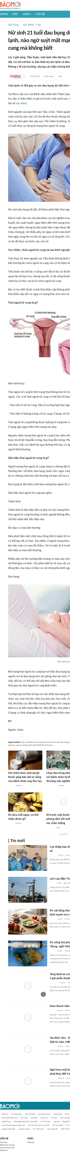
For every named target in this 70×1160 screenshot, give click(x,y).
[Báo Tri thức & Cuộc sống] (54, 983)
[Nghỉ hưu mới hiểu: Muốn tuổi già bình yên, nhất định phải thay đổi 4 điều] (27, 1081)
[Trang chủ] (10, 5)
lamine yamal (24, 1129)
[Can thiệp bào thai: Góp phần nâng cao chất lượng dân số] (27, 858)
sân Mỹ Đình (30, 1114)
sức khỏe (21, 103)
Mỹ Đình (34, 1118)
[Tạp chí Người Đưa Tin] (10, 824)
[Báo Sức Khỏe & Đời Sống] (11, 786)
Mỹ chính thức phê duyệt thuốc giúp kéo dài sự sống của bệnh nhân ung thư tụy (25, 777)
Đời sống (13, 25)
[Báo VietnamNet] (52, 951)
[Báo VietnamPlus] (50, 828)
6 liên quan (49, 76)
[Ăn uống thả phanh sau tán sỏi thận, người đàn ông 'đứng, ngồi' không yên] (27, 953)
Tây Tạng (24, 1118)
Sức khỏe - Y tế (32, 25)
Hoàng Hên (57, 1114)
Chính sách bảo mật (7, 1148)
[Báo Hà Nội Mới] (53, 855)
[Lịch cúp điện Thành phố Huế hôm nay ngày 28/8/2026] (27, 890)
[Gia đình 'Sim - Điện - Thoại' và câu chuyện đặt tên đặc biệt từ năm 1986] (27, 1049)
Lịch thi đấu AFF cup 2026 (38, 1125)
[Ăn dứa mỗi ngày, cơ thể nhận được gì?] (25, 802)
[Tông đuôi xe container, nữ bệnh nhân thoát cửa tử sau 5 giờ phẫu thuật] (27, 985)
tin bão (54, 1118)
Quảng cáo (4, 1150)
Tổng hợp (31, 1142)
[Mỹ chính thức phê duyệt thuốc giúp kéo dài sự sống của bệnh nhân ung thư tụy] (25, 760)
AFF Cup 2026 (57, 1125)
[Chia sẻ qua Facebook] (10, 738)
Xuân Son (44, 1118)
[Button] (23, 76)
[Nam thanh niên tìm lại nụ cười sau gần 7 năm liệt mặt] (27, 1017)
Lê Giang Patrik (44, 1114)
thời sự (5, 1114)
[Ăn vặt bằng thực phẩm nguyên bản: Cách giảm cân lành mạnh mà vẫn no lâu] (27, 922)
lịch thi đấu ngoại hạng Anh (13, 1125)
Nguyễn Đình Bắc (8, 1129)
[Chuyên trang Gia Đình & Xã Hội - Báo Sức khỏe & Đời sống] (15, 76)
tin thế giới (45, 1122)
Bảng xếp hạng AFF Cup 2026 (25, 1122)
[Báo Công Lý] (52, 1011)
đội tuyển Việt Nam (10, 1118)
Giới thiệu (3, 1142)
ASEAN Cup (6, 1122)
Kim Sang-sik (52, 1129)
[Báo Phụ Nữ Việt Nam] (51, 786)
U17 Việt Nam (38, 1129)
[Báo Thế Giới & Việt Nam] (52, 883)
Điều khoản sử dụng (7, 1145)
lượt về (56, 1122)
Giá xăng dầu (16, 1114)
